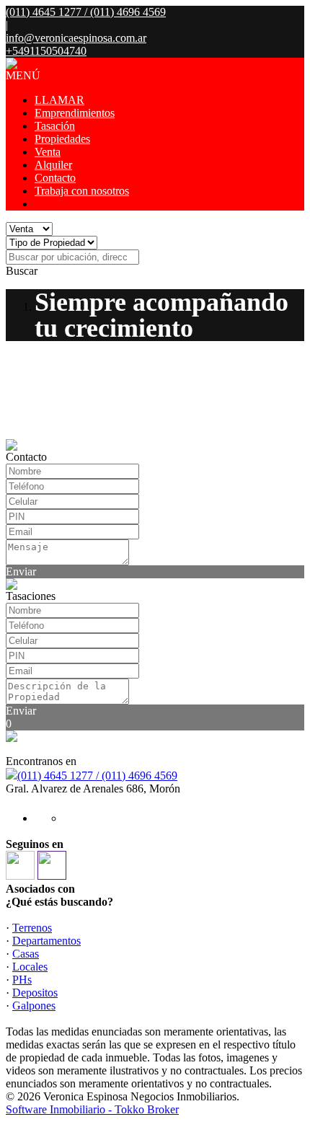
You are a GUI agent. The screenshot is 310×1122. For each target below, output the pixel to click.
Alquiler (53, 165)
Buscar (21, 271)
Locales (30, 966)
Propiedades (62, 139)
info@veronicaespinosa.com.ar (76, 38)
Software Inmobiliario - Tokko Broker (92, 1109)
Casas (25, 953)
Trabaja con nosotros (82, 191)
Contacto (55, 178)
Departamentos (46, 941)
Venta (48, 152)
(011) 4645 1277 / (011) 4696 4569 (97, 775)
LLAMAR (59, 100)
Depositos (35, 992)
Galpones (34, 1005)
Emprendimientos (75, 113)
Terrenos (32, 928)
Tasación (55, 126)
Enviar (21, 571)
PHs (22, 979)
